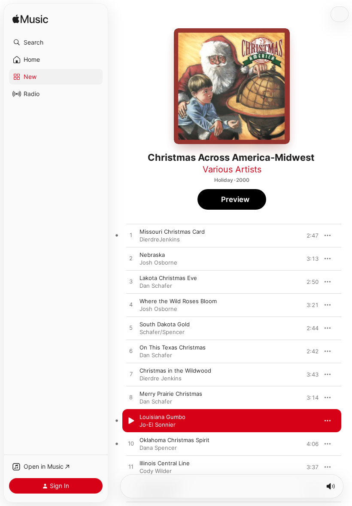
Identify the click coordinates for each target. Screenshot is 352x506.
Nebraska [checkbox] (152, 254)
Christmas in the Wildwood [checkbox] (175, 370)
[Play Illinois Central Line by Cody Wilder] (131, 467)
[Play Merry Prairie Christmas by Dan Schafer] (131, 397)
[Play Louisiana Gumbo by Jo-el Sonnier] (131, 421)
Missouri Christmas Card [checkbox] (172, 231)
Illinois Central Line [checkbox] (165, 463)
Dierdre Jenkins (161, 378)
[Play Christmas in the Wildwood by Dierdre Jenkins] (131, 374)
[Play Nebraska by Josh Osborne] (131, 258)
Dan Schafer (156, 285)
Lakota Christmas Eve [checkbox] (168, 277)
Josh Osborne (158, 262)
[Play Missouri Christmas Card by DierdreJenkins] (131, 235)
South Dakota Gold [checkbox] (165, 324)
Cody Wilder (156, 470)
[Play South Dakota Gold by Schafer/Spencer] (131, 328)
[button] (55, 42)
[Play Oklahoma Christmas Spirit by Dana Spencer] (131, 444)
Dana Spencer (158, 447)
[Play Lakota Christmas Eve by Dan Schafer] (131, 282)
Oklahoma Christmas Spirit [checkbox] (174, 440)
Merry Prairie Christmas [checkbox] (171, 393)
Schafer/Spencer (162, 331)
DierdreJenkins (160, 239)
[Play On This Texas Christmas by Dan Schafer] (131, 351)
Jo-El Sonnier (158, 424)
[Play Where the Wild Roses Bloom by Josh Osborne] (131, 305)
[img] (30, 19)
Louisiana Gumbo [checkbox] (162, 416)
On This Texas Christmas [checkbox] (173, 347)
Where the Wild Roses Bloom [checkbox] (178, 301)
